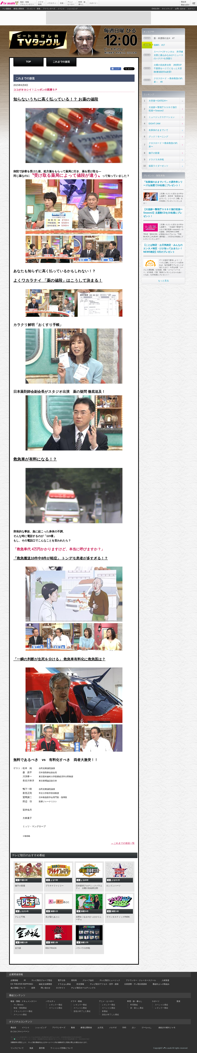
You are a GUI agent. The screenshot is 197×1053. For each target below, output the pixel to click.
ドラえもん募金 (64, 984)
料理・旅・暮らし (134, 1001)
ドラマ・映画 (76, 1001)
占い (134, 1027)
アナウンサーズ (49, 9)
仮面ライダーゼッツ (158, 166)
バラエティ (50, 1001)
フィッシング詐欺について (61, 1048)
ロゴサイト (60, 988)
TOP (28, 61)
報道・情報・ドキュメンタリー (24, 1001)
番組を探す (185, 5)
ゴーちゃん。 (147, 1027)
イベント (61, 9)
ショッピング (72, 9)
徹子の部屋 (154, 153)
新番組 (105, 1011)
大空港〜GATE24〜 (158, 100)
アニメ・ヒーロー (106, 1001)
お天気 (100, 1027)
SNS (124, 1027)
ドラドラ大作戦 (156, 159)
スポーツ (155, 1001)
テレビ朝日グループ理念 (41, 980)
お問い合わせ (180, 9)
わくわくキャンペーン (20, 1031)
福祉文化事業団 (45, 984)
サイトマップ (167, 9)
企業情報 (14, 980)
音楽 (178, 1001)
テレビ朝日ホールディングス (83, 988)
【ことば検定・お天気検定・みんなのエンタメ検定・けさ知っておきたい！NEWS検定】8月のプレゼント (163, 248)
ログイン (191, 9)
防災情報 (80, 984)
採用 (33, 988)
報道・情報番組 (20, 1008)
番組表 (183, 2)
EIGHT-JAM (154, 123)
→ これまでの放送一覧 (123, 843)
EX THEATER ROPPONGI (22, 984)
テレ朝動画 (6, 9)
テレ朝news (19, 1005)
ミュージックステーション (162, 117)
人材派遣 (165, 980)
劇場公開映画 (19, 9)
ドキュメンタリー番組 (23, 1011)
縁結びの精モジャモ (166, 1027)
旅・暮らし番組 (136, 1008)
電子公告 (61, 980)
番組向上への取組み (161, 984)
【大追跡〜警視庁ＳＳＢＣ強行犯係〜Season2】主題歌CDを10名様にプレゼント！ (163, 212)
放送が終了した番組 (82, 1011)
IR (25, 980)
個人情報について (18, 988)
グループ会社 (88, 980)
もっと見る (163, 280)
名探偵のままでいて (158, 130)
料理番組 (134, 1005)
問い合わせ (45, 988)
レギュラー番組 (55, 1005)
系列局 (74, 980)
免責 (31, 1048)
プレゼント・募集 (33, 9)
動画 (73, 1027)
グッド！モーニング (158, 136)
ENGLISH (155, 9)
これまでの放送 (61, 61)
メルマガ (113, 1027)
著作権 (42, 1048)
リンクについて (17, 1048)
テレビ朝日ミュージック (110, 980)
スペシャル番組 (20, 1014)
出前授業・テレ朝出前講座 (135, 984)
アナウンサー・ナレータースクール (141, 980)
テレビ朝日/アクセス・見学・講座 (104, 984)
